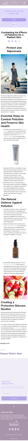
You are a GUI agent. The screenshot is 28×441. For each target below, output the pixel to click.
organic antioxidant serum (10, 225)
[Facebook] (12, 429)
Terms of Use (14, 438)
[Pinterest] (15, 429)
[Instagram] (10, 429)
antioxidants (23, 231)
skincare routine (17, 328)
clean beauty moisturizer (10, 264)
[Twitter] (18, 429)
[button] (24, 2)
